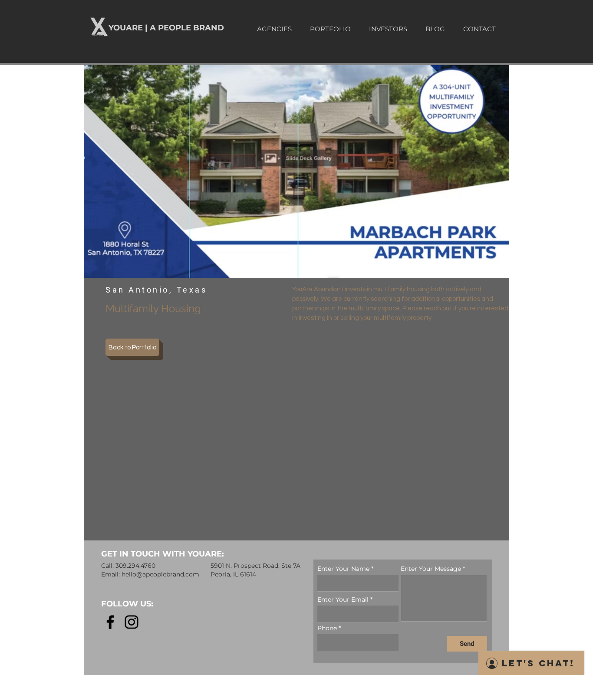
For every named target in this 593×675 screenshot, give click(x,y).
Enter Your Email (343, 599)
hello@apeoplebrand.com (160, 574)
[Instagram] (131, 622)
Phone (327, 628)
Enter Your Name (343, 569)
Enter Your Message (431, 569)
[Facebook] (110, 622)
